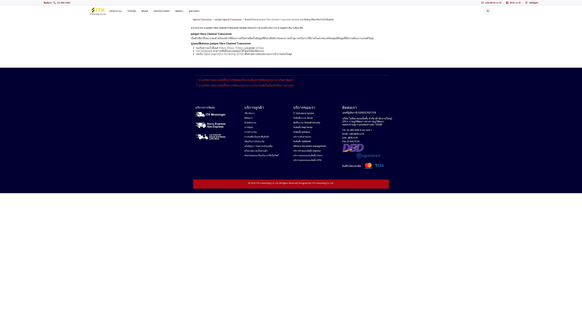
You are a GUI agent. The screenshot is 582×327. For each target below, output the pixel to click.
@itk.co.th (352, 137)
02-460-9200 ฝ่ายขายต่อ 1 (359, 130)
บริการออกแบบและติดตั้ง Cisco (307, 155)
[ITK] (98, 10)
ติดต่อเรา (57, 2)
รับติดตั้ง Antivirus (301, 131)
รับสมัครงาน (250, 122)
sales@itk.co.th (356, 133)
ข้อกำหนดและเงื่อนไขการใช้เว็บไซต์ (261, 155)
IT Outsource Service (303, 113)
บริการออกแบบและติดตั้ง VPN (307, 160)
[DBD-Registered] (361, 145)
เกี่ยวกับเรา (249, 113)
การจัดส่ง (248, 127)
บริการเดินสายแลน (302, 136)
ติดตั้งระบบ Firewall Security (306, 122)
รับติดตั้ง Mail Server (303, 127)
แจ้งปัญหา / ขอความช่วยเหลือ (258, 146)
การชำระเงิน (250, 131)
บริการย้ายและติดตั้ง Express (307, 150)
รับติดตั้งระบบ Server (303, 117)
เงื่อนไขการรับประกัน (254, 141)
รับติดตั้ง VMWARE (302, 141)
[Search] (488, 11)
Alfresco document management (309, 146)
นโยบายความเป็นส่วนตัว (256, 150)
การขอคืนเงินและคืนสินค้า (256, 136)
